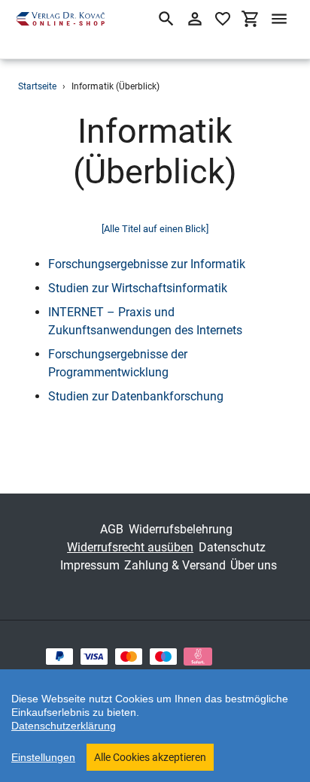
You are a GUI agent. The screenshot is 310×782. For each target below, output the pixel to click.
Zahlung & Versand (175, 565)
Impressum (90, 565)
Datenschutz (232, 547)
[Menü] (279, 19)
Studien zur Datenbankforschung (135, 396)
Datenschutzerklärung (63, 726)
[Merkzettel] (222, 19)
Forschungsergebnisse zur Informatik (146, 264)
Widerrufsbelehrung (180, 529)
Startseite (37, 86)
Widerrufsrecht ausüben (130, 547)
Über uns (253, 565)
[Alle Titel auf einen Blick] (155, 228)
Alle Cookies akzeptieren (150, 757)
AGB (111, 529)
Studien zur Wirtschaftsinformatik (137, 288)
